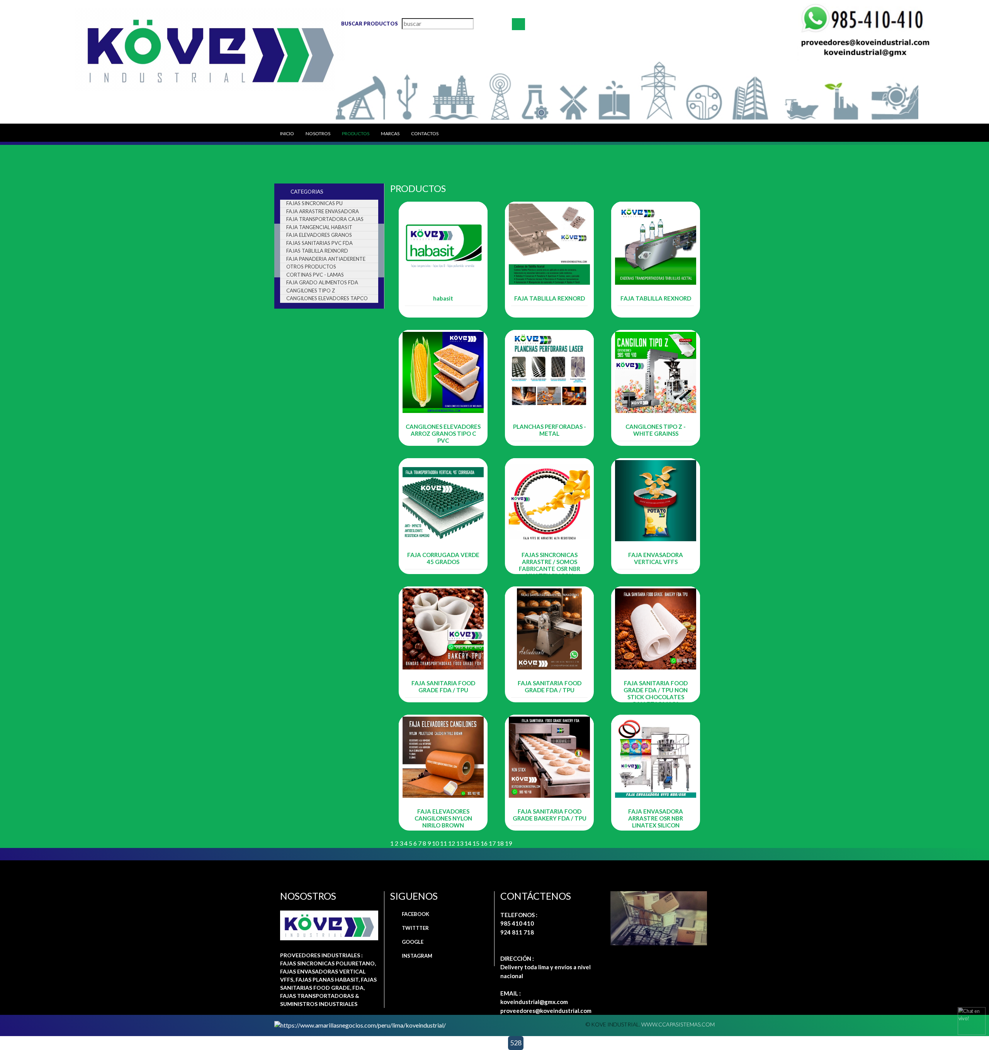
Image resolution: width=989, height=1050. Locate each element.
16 (484, 843)
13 (459, 843)
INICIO (287, 133)
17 (492, 843)
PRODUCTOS (355, 133)
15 (475, 843)
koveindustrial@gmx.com (534, 1001)
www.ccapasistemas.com (678, 1024)
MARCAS (390, 133)
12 (451, 843)
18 (500, 843)
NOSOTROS (318, 133)
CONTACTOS (424, 133)
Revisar (443, 312)
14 (467, 843)
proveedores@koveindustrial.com (545, 1010)
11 (443, 843)
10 (435, 843)
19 (508, 843)
